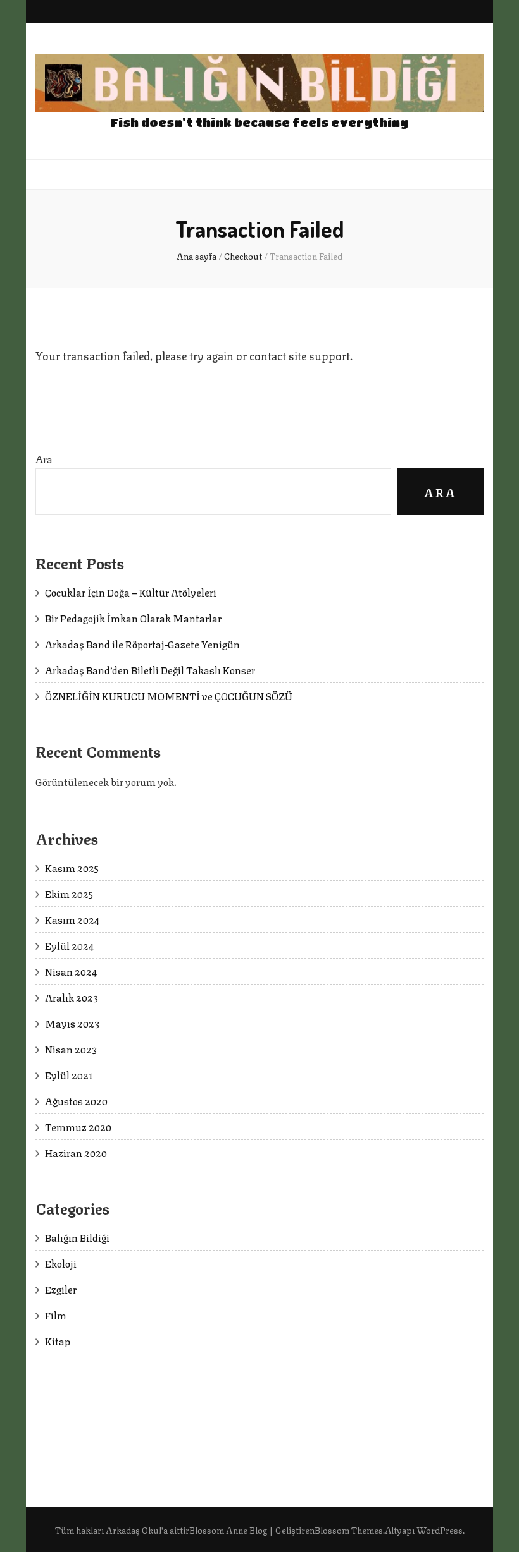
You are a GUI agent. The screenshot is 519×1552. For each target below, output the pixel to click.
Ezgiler (61, 1289)
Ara (44, 458)
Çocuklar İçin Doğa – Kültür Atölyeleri (130, 592)
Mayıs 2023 (72, 1023)
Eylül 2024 (69, 945)
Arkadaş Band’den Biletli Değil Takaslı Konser (150, 669)
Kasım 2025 (72, 867)
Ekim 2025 (69, 893)
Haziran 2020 (76, 1152)
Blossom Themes (349, 1529)
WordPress (439, 1529)
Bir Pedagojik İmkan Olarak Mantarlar (133, 618)
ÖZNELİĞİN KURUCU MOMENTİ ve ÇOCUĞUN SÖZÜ (168, 695)
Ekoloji (61, 1263)
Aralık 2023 (71, 997)
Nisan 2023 (71, 1049)
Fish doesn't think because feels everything (259, 122)
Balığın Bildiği (77, 1237)
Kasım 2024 (72, 919)
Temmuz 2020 (78, 1126)
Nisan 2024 (71, 971)
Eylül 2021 (68, 1074)
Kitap (57, 1341)
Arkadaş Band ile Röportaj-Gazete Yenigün (142, 644)
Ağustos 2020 (76, 1100)
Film (55, 1315)
